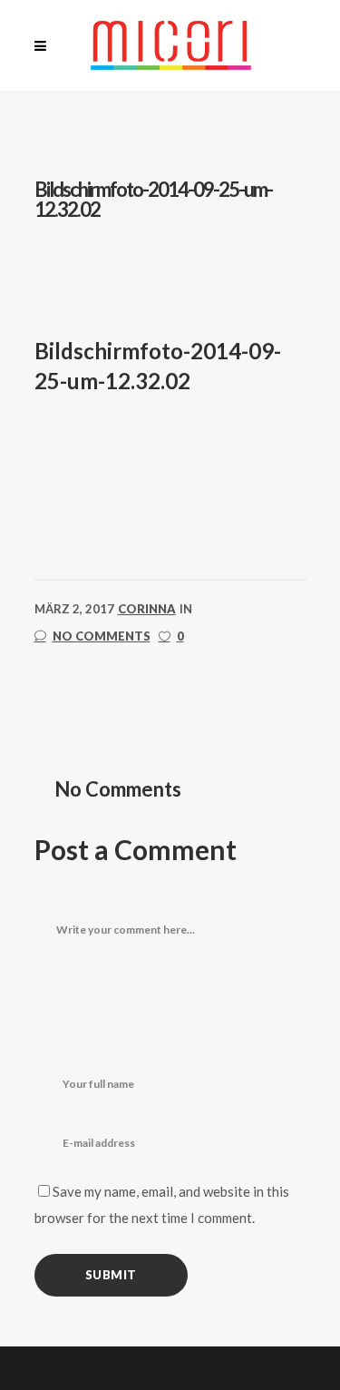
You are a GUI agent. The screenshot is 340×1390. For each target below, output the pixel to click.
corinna (147, 609)
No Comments (102, 636)
